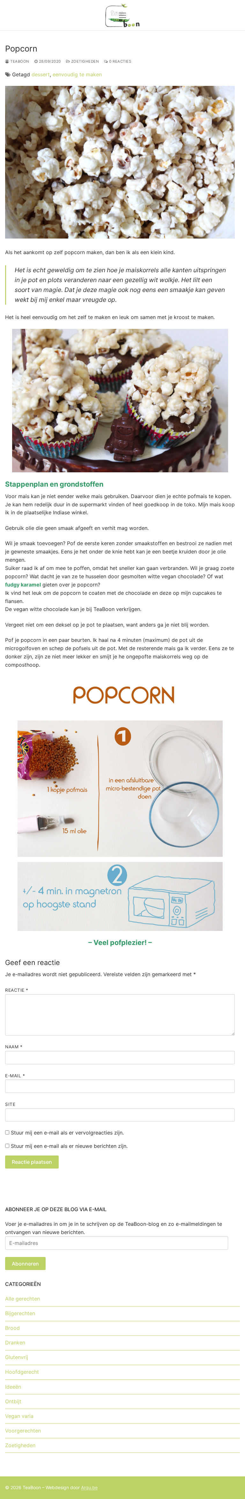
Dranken (15, 1342)
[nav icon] (122, 15)
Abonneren (25, 1263)
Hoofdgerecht (22, 1372)
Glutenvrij (16, 1357)
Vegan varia (19, 1416)
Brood (12, 1328)
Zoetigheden (84, 61)
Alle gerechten (22, 1298)
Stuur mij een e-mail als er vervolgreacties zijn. (67, 1132)
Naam (13, 1046)
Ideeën (13, 1387)
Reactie (16, 990)
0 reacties (119, 61)
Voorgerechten (23, 1430)
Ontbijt (13, 1401)
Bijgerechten (20, 1313)
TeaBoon (19, 61)
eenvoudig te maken (77, 74)
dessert (41, 74)
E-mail (15, 1075)
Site (10, 1104)
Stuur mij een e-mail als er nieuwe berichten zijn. (69, 1146)
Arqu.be (89, 1487)
